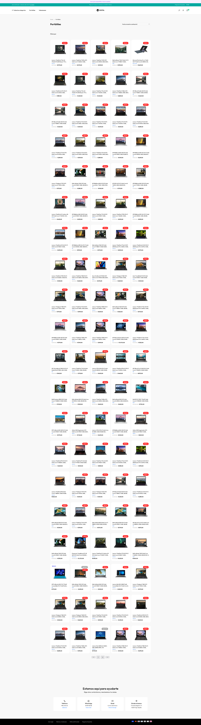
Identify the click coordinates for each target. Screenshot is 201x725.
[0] (187, 10)
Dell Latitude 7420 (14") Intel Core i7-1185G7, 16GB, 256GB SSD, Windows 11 (119, 307)
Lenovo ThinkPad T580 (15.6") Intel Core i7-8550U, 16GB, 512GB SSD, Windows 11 (120, 646)
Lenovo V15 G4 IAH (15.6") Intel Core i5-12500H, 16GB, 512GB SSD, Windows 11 (99, 369)
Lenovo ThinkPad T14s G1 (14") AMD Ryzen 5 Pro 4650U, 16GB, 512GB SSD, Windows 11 (140, 338)
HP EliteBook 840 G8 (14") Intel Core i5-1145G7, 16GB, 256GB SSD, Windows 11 (120, 431)
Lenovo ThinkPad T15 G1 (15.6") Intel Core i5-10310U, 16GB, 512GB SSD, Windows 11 (120, 616)
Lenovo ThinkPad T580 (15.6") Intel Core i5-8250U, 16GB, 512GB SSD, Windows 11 (99, 307)
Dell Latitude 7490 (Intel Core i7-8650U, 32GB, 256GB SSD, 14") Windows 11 (141, 554)
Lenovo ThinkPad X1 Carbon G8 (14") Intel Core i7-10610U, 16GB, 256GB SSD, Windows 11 (60, 215)
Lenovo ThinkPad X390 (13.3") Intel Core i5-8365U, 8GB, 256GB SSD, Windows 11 (141, 616)
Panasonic (74, 556)
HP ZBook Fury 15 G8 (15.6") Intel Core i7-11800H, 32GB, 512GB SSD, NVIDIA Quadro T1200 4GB (141, 369)
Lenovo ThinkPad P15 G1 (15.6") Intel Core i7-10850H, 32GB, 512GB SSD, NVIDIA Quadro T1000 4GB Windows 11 (59, 461)
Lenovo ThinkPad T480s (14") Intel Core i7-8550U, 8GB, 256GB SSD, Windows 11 (120, 92)
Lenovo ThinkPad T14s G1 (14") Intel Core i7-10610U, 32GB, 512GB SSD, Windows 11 (100, 92)
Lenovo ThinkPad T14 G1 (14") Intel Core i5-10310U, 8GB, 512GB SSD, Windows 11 (141, 122)
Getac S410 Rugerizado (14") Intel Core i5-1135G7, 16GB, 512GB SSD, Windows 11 (140, 431)
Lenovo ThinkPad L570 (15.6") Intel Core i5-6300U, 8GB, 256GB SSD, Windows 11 (59, 92)
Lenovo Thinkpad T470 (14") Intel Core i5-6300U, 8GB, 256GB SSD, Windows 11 (79, 492)
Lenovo (53, 63)
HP (133, 94)
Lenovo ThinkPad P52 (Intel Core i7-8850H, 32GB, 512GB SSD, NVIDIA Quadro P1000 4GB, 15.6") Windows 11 (59, 492)
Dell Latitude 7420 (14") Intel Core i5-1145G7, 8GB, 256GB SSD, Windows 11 (80, 184)
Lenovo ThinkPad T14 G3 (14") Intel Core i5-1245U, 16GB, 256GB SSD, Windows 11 (80, 307)
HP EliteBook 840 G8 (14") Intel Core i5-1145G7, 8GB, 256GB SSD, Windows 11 (80, 215)
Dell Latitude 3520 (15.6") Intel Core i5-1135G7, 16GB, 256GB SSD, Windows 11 (119, 523)
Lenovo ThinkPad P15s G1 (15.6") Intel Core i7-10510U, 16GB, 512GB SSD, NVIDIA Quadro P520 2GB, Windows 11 (120, 369)
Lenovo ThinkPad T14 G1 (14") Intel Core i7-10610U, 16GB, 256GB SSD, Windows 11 (119, 122)
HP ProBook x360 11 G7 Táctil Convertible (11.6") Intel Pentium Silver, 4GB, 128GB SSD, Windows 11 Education (60, 585)
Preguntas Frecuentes (180, 4)
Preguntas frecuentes (87, 721)
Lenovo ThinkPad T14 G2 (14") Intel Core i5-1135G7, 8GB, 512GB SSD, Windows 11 (80, 153)
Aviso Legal (50, 721)
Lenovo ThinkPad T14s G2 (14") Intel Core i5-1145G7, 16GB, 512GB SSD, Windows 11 (100, 461)
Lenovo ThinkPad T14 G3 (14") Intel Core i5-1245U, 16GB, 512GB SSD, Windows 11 (80, 122)
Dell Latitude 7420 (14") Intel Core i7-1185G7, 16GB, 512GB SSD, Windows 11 (99, 246)
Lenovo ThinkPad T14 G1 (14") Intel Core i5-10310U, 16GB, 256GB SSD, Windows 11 (59, 646)
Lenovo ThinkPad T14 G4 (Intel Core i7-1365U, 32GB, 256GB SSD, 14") (80, 369)
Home (51, 19)
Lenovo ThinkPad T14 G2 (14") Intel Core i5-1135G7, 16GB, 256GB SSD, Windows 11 (99, 616)
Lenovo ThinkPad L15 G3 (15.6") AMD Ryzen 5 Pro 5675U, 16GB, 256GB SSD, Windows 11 (141, 461)
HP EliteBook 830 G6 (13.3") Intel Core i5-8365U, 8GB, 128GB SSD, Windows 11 (80, 246)
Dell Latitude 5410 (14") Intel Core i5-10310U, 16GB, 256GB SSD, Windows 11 (80, 400)
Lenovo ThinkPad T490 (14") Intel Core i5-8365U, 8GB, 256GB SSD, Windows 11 (100, 61)
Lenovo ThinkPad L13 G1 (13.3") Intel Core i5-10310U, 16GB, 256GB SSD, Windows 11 (140, 492)
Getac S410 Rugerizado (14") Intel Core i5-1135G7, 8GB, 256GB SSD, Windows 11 (80, 431)
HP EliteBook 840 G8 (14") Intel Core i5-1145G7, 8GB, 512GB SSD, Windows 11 (120, 153)
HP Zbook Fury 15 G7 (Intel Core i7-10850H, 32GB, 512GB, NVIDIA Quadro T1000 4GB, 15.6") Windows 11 (141, 523)
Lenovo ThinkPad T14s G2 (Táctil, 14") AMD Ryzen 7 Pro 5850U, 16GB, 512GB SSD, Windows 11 (79, 92)
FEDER (187, 4)
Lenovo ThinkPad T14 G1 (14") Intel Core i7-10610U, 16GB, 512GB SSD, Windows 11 (99, 122)
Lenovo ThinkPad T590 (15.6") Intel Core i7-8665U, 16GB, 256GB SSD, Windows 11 (120, 215)
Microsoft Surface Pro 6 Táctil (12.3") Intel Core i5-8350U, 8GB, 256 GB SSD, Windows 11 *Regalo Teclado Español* (141, 61)
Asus (93, 279)
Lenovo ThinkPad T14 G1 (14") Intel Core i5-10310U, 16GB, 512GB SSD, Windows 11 (79, 523)
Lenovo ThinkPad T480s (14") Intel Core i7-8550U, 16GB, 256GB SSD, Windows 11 (79, 338)
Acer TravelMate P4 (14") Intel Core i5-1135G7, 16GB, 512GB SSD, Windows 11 (140, 276)
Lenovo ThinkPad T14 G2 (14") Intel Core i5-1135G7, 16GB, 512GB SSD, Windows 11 (99, 215)
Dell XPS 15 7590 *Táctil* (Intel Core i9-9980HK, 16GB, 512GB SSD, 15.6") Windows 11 (140, 400)
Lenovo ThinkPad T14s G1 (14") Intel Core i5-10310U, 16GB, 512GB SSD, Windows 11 (120, 461)
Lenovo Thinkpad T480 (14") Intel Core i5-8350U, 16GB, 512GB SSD (59, 616)
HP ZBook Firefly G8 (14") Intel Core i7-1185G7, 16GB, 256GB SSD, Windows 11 (119, 492)
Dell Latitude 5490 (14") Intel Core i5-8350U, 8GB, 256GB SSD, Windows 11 (120, 400)
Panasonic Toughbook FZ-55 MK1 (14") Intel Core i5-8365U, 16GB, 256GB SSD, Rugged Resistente (79, 554)
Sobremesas (42, 10)
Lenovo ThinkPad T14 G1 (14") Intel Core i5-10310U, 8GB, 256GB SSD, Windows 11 (59, 153)
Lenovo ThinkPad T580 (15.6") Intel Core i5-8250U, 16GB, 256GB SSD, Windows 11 (140, 646)
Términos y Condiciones (61, 721)
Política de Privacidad (74, 721)
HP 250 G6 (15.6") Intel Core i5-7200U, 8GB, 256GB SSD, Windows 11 (120, 184)
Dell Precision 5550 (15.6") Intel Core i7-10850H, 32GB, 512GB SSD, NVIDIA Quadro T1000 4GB (59, 400)
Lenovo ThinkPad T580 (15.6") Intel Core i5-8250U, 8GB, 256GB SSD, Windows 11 (80, 276)
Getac (73, 433)
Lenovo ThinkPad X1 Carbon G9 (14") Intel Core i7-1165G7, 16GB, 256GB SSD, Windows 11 (100, 554)
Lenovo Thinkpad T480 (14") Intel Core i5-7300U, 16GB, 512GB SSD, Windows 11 (140, 585)
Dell (113, 63)
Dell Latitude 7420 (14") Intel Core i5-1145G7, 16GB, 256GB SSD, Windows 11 (59, 554)
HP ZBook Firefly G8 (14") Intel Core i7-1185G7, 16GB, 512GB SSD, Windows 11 (59, 122)
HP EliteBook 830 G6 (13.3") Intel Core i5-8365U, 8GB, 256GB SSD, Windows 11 (141, 153)
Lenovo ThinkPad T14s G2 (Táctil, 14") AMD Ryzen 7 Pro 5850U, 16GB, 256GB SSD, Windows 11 (59, 61)
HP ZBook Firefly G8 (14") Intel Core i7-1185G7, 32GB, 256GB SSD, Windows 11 (140, 92)
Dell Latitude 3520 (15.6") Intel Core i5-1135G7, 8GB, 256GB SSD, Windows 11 (60, 523)
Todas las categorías (20, 10)
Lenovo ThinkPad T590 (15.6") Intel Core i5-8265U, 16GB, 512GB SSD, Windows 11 (60, 276)
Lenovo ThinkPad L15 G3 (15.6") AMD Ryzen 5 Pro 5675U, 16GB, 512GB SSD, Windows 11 (141, 246)
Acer (134, 279)
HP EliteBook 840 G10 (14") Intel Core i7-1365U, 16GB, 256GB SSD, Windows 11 (141, 184)
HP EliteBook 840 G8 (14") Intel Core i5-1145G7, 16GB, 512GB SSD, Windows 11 (59, 338)
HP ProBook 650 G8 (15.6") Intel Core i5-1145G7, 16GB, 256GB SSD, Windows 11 (60, 431)
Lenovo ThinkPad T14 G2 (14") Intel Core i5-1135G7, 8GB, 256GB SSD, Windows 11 (100, 153)
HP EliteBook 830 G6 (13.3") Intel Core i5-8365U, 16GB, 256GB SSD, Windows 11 (141, 215)
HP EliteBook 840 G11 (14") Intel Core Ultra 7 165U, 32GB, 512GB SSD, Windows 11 (100, 184)
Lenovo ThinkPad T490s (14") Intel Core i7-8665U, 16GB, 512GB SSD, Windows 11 (79, 61)
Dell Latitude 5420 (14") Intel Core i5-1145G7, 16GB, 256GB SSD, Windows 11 (99, 585)
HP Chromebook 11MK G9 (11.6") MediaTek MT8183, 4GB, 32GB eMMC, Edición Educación (60, 369)
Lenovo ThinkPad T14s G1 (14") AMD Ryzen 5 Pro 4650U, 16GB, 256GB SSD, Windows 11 (120, 246)
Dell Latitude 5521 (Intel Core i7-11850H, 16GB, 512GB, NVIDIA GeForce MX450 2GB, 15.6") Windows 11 (100, 523)
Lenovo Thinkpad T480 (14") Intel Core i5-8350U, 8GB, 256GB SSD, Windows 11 (80, 616)
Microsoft (135, 63)
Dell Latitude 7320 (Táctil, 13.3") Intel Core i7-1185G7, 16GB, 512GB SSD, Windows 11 (120, 61)
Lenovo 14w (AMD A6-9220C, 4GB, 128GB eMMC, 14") (99, 646)
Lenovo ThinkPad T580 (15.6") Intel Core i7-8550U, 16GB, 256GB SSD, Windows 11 (99, 338)
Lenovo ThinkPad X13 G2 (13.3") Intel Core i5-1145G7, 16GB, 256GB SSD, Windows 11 (60, 246)
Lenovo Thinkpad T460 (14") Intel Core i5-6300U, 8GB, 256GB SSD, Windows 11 (99, 492)
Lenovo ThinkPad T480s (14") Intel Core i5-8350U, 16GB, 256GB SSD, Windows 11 (79, 646)
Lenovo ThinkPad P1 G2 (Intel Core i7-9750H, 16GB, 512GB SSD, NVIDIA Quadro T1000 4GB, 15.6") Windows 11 (79, 461)
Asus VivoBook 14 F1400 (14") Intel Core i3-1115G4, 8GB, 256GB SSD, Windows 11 (100, 276)
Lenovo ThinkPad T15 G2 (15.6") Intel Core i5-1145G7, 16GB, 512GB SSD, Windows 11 (120, 554)
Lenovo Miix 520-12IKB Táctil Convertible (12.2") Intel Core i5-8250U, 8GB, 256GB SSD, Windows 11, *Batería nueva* (120, 585)
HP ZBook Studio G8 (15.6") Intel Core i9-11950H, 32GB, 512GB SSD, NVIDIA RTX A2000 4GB (120, 338)
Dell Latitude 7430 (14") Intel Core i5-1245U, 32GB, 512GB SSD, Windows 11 (80, 585)
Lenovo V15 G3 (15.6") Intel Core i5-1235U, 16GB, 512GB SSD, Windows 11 (100, 431)
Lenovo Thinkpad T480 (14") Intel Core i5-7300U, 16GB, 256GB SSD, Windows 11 (119, 276)
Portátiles (32, 10)
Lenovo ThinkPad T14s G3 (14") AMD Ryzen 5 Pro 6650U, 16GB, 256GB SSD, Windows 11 (140, 307)
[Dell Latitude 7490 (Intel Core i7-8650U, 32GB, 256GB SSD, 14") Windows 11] (141, 542)
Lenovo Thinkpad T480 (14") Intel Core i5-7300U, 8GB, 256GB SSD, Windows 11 (59, 307)
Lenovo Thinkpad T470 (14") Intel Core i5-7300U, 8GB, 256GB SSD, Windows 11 (59, 184)
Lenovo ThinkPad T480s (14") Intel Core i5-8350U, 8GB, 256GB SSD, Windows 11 (100, 400)
